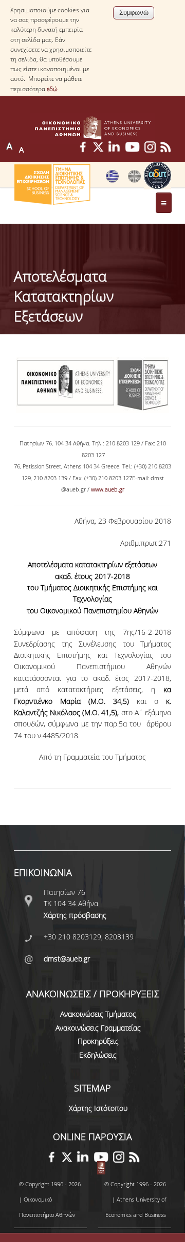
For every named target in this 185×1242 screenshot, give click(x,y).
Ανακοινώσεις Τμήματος (98, 1014)
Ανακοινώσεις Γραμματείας (98, 1028)
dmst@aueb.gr (67, 958)
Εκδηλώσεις (98, 1055)
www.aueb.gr (107, 489)
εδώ (52, 88)
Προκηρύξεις (98, 1041)
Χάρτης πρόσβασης (75, 915)
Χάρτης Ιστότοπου (98, 1108)
